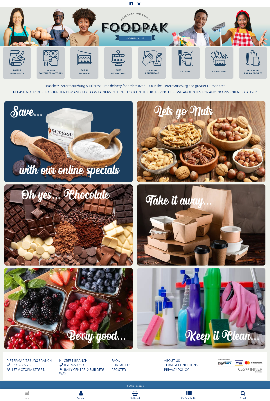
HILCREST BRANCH (73, 360)
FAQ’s (115, 360)
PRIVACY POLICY (176, 369)
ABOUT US (172, 360)
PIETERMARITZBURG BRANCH (29, 360)
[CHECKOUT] (139, 3)
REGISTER (118, 369)
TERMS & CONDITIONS (181, 365)
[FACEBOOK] (131, 3)
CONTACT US (121, 365)
